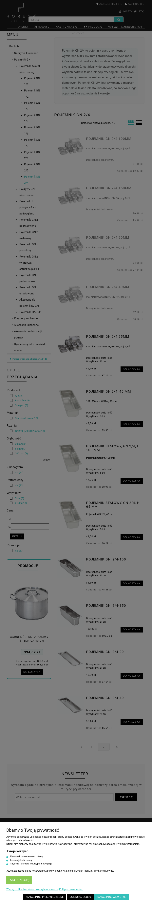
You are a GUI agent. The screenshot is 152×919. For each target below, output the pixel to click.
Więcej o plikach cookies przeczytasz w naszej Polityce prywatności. (44, 889)
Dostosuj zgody (80, 897)
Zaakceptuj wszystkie (111, 897)
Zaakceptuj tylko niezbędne (45, 897)
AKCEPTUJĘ (19, 880)
